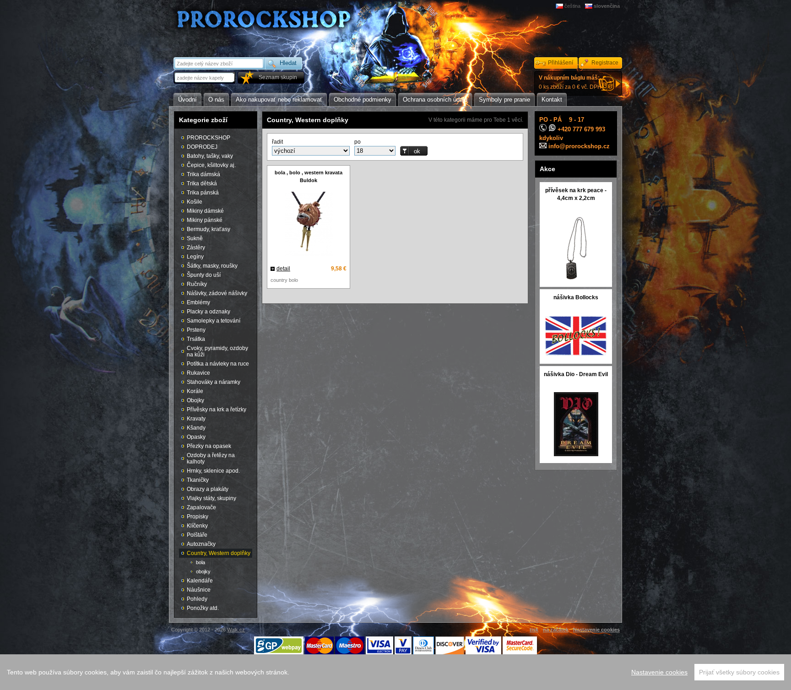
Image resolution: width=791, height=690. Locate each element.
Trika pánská (203, 192)
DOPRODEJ (202, 147)
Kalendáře (200, 580)
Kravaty (196, 418)
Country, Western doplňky (218, 553)
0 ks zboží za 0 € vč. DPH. (571, 82)
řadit (277, 142)
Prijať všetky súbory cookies (739, 672)
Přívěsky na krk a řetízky (216, 409)
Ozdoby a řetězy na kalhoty (211, 458)
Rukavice (198, 373)
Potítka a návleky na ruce (218, 364)
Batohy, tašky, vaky (210, 156)
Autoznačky (201, 544)
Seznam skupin (278, 77)
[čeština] (560, 6)
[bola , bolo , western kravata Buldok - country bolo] (309, 225)
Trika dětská (202, 183)
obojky (203, 571)
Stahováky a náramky (213, 382)
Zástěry (196, 247)
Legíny (195, 256)
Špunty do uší (204, 275)
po (357, 142)
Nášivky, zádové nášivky (217, 293)
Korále (195, 391)
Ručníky (197, 284)
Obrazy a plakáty (207, 489)
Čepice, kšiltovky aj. (211, 165)
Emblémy (198, 302)
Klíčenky (197, 526)
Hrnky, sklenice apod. (213, 471)
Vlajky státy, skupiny (211, 498)
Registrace (604, 62)
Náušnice (199, 590)
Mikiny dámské (205, 211)
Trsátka (196, 339)
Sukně (195, 238)
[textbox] (205, 77)
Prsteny (196, 330)
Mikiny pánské (204, 220)
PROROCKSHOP (208, 138)
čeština (572, 6)
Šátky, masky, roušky (212, 266)
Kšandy (196, 428)
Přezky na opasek (209, 446)
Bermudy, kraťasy (208, 229)
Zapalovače (201, 507)
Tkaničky (198, 480)
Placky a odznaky (208, 311)
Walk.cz (236, 629)
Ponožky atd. (203, 608)
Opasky (196, 437)
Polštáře (197, 535)
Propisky (197, 516)
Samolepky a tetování (213, 321)
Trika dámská (203, 174)
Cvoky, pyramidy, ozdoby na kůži (217, 351)
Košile (194, 202)
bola (200, 562)
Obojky (195, 400)
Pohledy (197, 599)
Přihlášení (560, 62)
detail (283, 268)
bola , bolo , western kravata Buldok (308, 176)
